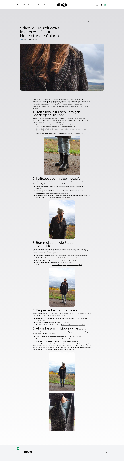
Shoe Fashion (25, 16)
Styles (24, 4)
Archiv (85, 448)
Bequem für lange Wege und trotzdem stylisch (67, 265)
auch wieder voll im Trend (61, 197)
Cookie (106, 455)
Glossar (85, 452)
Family (34, 4)
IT (99, 5)
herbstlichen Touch (77, 195)
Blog (45, 4)
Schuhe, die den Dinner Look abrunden (65, 341)
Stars (29, 4)
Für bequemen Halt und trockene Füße (70, 133)
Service (40, 4)
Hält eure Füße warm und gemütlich (73, 325)
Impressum (95, 455)
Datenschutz (100, 455)
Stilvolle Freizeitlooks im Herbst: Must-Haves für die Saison (51, 16)
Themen (86, 450)
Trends (18, 4)
